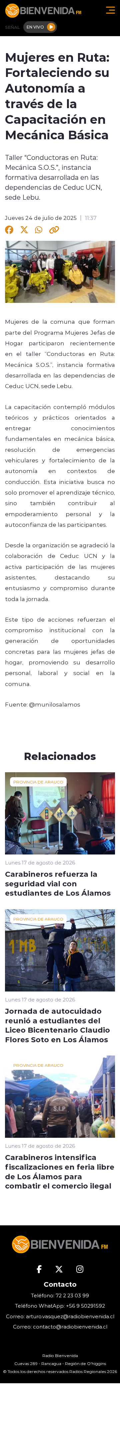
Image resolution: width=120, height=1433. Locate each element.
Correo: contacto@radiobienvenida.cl (60, 1327)
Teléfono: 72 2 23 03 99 (60, 1295)
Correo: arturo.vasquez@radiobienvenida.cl (60, 1316)
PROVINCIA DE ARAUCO (38, 782)
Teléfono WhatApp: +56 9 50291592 (60, 1306)
